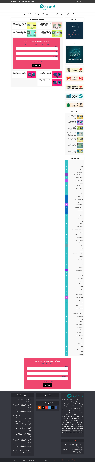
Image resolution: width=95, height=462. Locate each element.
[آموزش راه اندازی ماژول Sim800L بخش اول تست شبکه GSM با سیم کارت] (79, 134)
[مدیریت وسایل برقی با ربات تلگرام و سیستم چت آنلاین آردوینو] (79, 145)
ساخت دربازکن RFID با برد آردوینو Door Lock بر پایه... (71, 123)
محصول (62, 14)
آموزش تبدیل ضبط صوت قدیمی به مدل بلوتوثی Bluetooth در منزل (23, 405)
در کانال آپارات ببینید (73, 440)
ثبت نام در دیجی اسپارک (56, 460)
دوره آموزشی (49, 14)
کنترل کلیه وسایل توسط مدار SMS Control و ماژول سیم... (71, 151)
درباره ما (18, 1)
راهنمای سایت (81, 460)
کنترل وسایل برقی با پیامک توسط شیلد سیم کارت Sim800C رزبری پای (19, 32)
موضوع (68, 14)
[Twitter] (49, 407)
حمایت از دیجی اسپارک (29, 1)
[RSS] (39, 407)
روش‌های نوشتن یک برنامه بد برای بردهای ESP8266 (23, 400)
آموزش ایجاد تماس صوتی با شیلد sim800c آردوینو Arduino (45, 72)
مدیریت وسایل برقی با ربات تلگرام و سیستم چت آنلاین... (71, 145)
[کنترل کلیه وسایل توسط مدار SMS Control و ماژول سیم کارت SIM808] (79, 151)
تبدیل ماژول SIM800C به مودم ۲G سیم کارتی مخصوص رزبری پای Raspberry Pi (19, 24)
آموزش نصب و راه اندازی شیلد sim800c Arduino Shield (45, 80)
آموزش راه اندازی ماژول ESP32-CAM (71, 139)
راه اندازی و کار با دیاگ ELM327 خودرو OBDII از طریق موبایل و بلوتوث (23, 417)
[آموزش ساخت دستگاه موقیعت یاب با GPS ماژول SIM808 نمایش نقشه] (79, 128)
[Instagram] (52, 407)
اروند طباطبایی (28, 399)
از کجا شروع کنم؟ (39, 14)
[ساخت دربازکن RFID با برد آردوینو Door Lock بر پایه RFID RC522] (79, 122)
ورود (24, 14)
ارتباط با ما (13, 1)
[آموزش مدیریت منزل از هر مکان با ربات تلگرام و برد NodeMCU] (79, 117)
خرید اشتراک (30, 14)
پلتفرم (73, 14)
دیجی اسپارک (20, 460)
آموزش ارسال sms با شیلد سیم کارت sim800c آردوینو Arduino (19, 72)
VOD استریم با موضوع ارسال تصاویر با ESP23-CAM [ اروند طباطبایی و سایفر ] (73, 450)
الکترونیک (56, 14)
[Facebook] (56, 407)
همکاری (22, 1)
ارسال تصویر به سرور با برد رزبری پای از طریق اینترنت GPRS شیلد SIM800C (46, 32)
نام (57, 51)
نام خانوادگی (54, 56)
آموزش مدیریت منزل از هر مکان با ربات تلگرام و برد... (71, 117)
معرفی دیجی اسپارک (66, 460)
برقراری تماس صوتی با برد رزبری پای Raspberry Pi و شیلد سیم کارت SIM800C (45, 24)
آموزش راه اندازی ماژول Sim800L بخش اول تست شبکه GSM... (71, 134)
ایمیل (56, 46)
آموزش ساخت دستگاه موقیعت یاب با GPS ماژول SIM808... (71, 128)
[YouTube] (46, 407)
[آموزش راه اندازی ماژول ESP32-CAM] (79, 139)
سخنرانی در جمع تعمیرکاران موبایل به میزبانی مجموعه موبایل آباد (73, 445)
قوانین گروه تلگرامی (74, 460)
